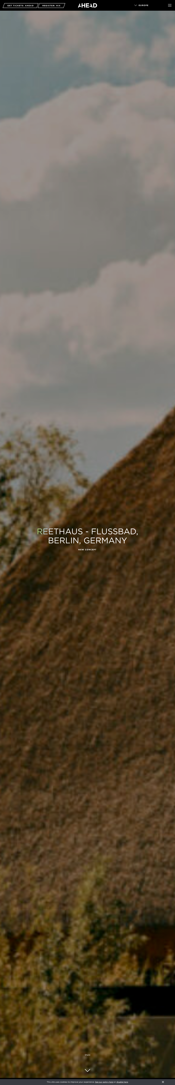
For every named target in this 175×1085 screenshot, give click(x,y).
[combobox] (147, 5)
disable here (122, 1082)
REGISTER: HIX (51, 6)
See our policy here (104, 1082)
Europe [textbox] (144, 5)
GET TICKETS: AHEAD (20, 6)
